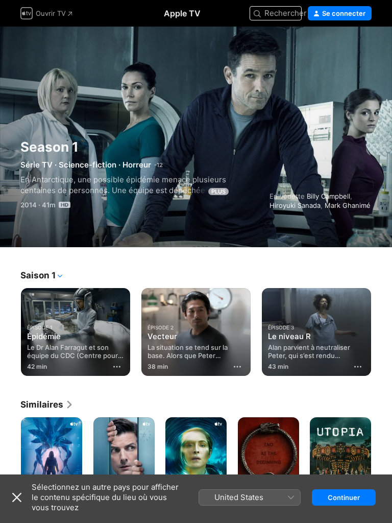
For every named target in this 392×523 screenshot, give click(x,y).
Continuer (344, 497)
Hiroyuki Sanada (295, 205)
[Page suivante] (382, 330)
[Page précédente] (10, 330)
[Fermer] (16, 497)
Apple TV (182, 13)
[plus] (117, 367)
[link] (47, 404)
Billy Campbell (328, 196)
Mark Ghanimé (348, 205)
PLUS (218, 191)
